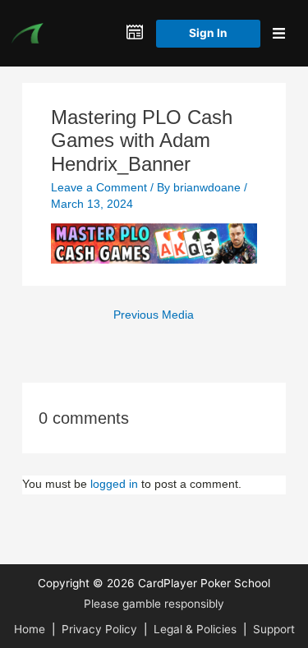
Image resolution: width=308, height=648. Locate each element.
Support (274, 629)
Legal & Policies (195, 629)
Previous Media (153, 315)
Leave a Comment (99, 188)
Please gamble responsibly (154, 603)
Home (29, 629)
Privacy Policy (99, 629)
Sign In (208, 32)
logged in (114, 484)
